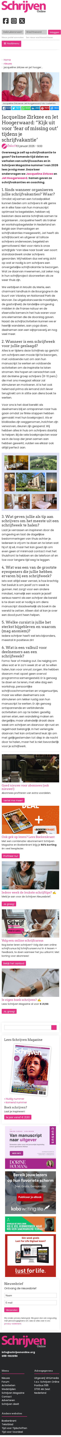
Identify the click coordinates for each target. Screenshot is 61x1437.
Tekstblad (7, 1424)
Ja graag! (8, 904)
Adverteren (8, 1400)
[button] (11, 44)
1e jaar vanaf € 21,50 (18, 1117)
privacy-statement (12, 1323)
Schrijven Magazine (13, 1393)
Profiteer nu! (10, 856)
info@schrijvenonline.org (18, 1352)
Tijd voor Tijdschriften (14, 1428)
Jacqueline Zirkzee (39, 174)
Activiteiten (8, 1385)
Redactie (11, 145)
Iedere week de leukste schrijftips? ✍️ (29, 892)
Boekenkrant (9, 1420)
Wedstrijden (9, 1389)
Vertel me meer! (13, 800)
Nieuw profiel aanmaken (13, 37)
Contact (7, 1396)
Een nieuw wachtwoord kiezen (39, 37)
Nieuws (6, 1378)
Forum (5, 1381)
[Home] (25, 7)
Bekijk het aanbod (13, 963)
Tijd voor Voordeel (12, 1432)
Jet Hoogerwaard (14, 178)
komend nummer (16, 1102)
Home (7, 60)
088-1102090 (10, 1356)
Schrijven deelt (10, 1404)
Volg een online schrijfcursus (22, 940)
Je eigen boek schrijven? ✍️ (21, 1000)
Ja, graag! (9, 1011)
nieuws (8, 63)
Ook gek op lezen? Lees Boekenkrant (28, 837)
